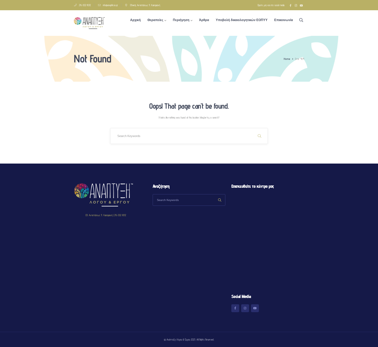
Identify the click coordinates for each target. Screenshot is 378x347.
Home (287, 58)
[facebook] (235, 308)
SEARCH (259, 136)
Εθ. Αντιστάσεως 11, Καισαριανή (99, 215)
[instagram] (245, 308)
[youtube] (255, 308)
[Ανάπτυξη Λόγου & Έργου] (89, 22)
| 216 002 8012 (119, 215)
